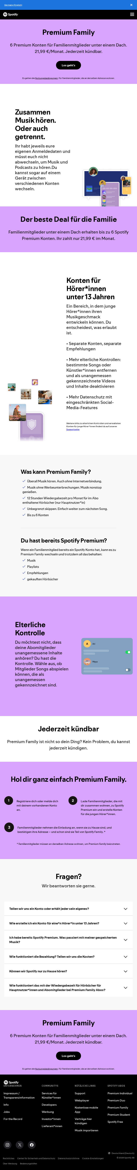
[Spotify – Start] (11, 14)
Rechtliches (8, 1158)
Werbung (48, 1112)
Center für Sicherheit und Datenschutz (36, 1158)
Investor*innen (51, 1119)
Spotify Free (115, 1122)
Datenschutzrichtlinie (68, 1158)
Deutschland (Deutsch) (123, 1153)
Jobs (7, 1112)
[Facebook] (32, 1145)
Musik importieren (86, 1130)
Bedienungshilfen (28, 1163)
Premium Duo (116, 1100)
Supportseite (72, 429)
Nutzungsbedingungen (46, 78)
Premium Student (119, 1115)
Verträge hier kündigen (83, 1121)
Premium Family (118, 1107)
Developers (49, 1105)
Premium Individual (120, 1093)
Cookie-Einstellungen (93, 1158)
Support (80, 1093)
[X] (20, 1145)
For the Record (13, 1119)
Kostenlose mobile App (86, 1110)
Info (6, 1105)
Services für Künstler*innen (51, 1095)
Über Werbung (10, 1163)
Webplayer (82, 1100)
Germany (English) (13, 4)
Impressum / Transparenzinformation (19, 1095)
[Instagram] (7, 1145)
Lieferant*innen (52, 1126)
